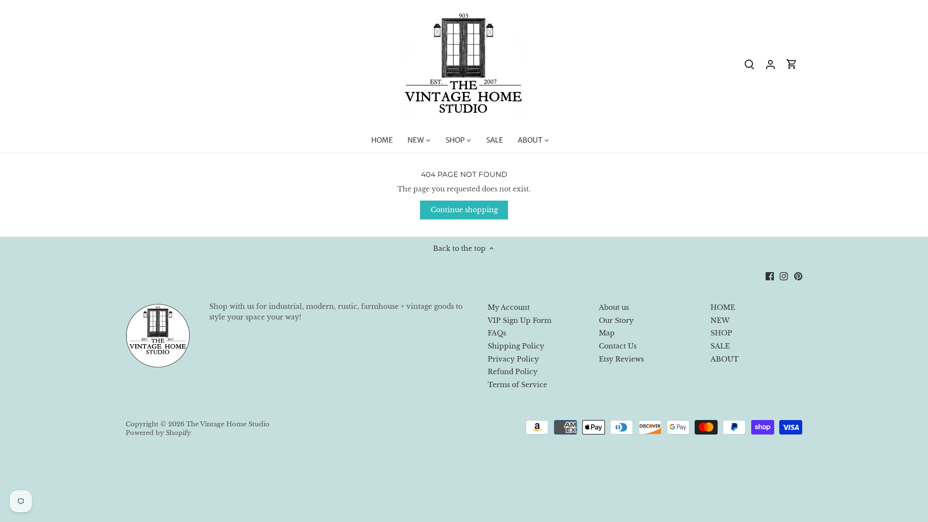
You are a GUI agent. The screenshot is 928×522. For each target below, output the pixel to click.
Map (607, 333)
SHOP (721, 333)
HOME (722, 307)
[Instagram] (784, 276)
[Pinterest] (798, 276)
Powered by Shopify (158, 432)
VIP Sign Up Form (519, 320)
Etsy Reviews (621, 359)
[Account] (770, 64)
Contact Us (618, 346)
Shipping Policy (516, 346)
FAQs (497, 333)
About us (614, 307)
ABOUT (724, 359)
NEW (719, 320)
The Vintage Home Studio (228, 424)
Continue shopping (464, 209)
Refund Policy (512, 371)
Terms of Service (517, 384)
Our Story (616, 320)
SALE (720, 346)
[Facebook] (770, 276)
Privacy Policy (513, 359)
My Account (509, 307)
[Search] (749, 64)
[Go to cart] (792, 64)
